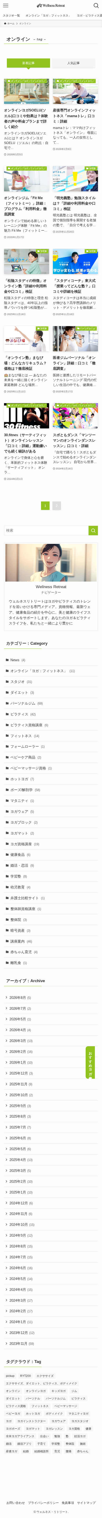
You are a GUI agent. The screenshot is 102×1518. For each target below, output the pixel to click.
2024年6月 (20, 1268)
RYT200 (25, 1376)
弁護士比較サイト (27, 898)
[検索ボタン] (96, 5)
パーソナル (33, 1398)
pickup (10, 1376)
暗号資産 (20, 930)
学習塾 (18, 876)
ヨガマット (22, 833)
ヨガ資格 (74, 1428)
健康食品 (20, 855)
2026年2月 (20, 1052)
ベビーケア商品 (25, 757)
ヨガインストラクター (31, 1421)
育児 (57, 1451)
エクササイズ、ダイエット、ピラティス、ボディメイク (41, 1383)
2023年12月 (21, 1333)
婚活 (9, 1443)
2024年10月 (21, 1225)
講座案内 (21, 941)
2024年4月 (20, 1290)
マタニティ (22, 801)
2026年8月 (20, 998)
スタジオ (21, 682)
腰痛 (68, 1451)
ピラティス (23, 714)
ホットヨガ (22, 779)
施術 (83, 1443)
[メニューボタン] (5, 5)
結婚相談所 (41, 1451)
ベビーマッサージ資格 (31, 768)
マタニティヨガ (78, 1413)
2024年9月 (20, 1235)
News (17, 660)
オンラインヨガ (36, 1391)
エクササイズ (45, 1376)
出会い (44, 1436)
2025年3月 (20, 1171)
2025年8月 (20, 1116)
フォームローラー (27, 746)
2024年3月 (20, 1300)
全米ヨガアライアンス (20, 1436)
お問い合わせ (15, 1503)
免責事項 (68, 1503)
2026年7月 (20, 1008)
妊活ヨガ (80, 1436)
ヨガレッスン (54, 1428)
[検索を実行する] (93, 530)
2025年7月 (20, 1127)
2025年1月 (20, 1192)
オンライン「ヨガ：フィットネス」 (42, 671)
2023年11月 (21, 1344)
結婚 (26, 1451)
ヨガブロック (23, 822)
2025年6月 (20, 1138)
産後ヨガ (11, 1451)
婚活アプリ (24, 1443)
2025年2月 (20, 1181)
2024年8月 (20, 1246)
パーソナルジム (26, 703)
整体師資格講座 (25, 909)
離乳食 (18, 963)
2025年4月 (20, 1160)
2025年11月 (20, 1084)
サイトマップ (86, 1503)
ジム (74, 1391)
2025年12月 (21, 1073)
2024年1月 (20, 1322)
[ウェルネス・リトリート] (51, 5)
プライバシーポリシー (43, 1503)
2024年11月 (20, 1214)
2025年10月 (21, 1095)
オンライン (13, 1391)
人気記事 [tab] (73, 63)
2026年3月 (20, 1041)
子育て (41, 1443)
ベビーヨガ (13, 1413)
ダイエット (22, 692)
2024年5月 (20, 1279)
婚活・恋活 (22, 865)
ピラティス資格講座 (29, 725)
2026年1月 (20, 1062)
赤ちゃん (82, 1451)
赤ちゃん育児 (23, 952)
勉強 (57, 1436)
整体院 (18, 920)
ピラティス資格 (16, 1406)
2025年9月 (20, 1106)
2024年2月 (20, 1311)
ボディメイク (54, 1413)
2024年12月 (21, 1203)
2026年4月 (20, 1030)
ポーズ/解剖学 (25, 790)
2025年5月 (20, 1149)
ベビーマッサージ (65, 1406)
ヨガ (9, 1421)
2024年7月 (20, 1257)
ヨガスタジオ (79, 1421)
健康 (88, 1428)
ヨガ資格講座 (24, 844)
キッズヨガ (58, 1391)
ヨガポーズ (13, 1428)
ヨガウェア (22, 811)
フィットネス (24, 736)
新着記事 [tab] (28, 63)
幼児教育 (20, 887)
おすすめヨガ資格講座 (90, 1062)
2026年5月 (20, 1019)
